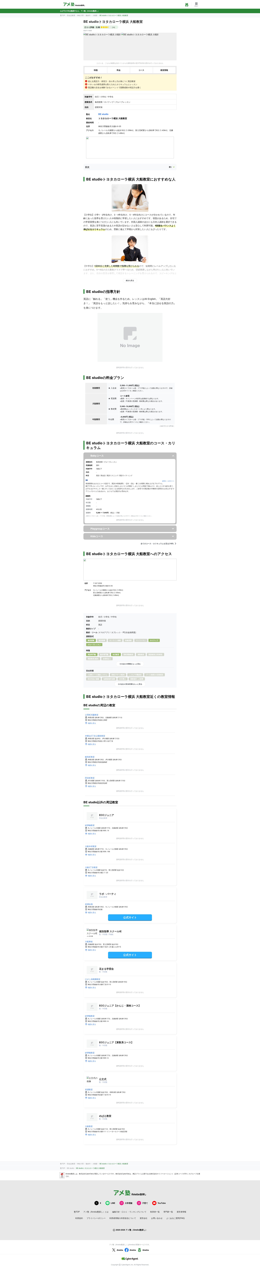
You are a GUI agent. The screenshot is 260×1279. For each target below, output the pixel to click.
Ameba (120, 1250)
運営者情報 (181, 1211)
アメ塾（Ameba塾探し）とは (95, 1211)
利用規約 (79, 1218)
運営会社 (143, 1218)
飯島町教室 (90, 756)
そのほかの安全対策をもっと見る (130, 684)
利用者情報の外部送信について (122, 1218)
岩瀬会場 (89, 904)
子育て (145, 1203)
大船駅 (95, 15)
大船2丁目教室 (91, 867)
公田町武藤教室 (91, 714)
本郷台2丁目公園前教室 (95, 735)
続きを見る (130, 280)
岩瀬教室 (89, 1089)
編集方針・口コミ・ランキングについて (129, 1211)
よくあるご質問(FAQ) (175, 1218)
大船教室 (89, 1126)
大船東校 (89, 941)
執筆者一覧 (155, 1211)
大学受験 (128, 1203)
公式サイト (130, 917)
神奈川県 (80, 15)
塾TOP (62, 15)
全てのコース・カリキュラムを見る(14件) (157, 543)
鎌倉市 (88, 15)
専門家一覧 (168, 1211)
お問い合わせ (156, 1218)
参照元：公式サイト (168, 481)
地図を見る (92, 723)
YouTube (162, 1203)
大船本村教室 (90, 846)
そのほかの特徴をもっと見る (130, 664)
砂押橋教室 (90, 825)
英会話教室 (71, 15)
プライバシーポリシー (96, 1218)
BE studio (103, 114)
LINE (113, 1203)
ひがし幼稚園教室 (92, 979)
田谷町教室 (90, 777)
